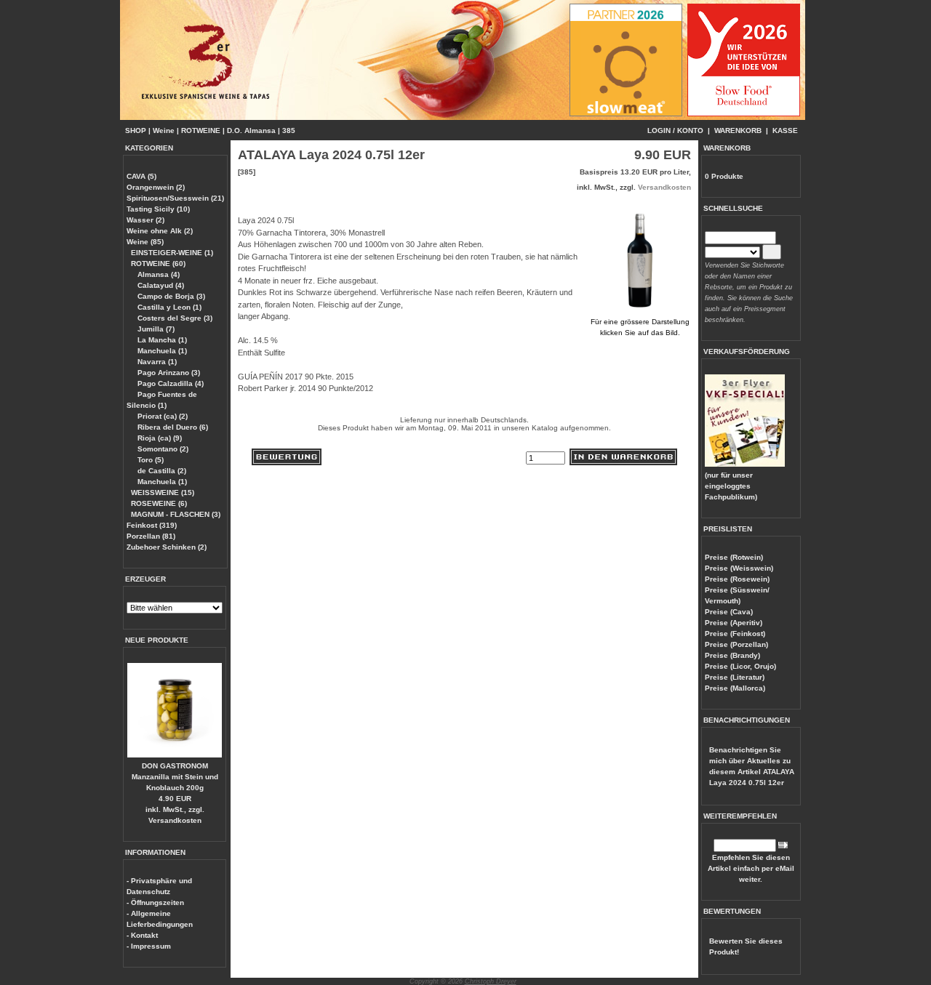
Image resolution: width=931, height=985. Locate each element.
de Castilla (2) (160, 471)
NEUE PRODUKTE (156, 640)
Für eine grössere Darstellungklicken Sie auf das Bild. (640, 327)
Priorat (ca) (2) (161, 416)
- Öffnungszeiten (155, 902)
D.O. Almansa (251, 130)
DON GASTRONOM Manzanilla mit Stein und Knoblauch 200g (175, 777)
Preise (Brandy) (732, 655)
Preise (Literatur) (734, 677)
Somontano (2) (161, 449)
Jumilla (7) (155, 329)
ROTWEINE (200, 130)
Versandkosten (174, 820)
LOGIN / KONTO (675, 130)
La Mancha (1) (161, 340)
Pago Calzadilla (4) (169, 383)
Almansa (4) (157, 274)
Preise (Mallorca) (735, 688)
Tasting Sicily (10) (158, 209)
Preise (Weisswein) (739, 568)
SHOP (135, 130)
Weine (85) (145, 242)
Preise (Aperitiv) (733, 623)
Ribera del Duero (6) (171, 427)
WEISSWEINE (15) (162, 492)
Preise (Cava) (729, 612)
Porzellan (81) (151, 536)
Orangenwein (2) (156, 187)
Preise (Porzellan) (736, 644)
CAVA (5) (141, 176)
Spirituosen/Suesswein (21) (175, 198)
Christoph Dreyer (490, 981)
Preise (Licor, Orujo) (740, 666)
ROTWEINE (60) (158, 264)
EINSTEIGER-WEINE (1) (172, 253)
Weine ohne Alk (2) (160, 231)
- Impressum (149, 946)
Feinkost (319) (152, 525)
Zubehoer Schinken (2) (167, 547)
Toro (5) (149, 460)
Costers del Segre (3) (173, 318)
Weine (164, 130)
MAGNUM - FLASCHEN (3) (175, 514)
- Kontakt (142, 935)
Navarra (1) (156, 362)
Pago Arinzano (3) (167, 373)
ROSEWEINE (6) (159, 503)
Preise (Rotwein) (734, 557)
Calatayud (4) (159, 285)
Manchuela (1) (161, 351)
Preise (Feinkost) (735, 634)
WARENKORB (738, 130)
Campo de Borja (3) (170, 296)
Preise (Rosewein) (737, 579)
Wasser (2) (145, 220)
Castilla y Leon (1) (168, 307)
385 (288, 130)
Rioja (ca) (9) (158, 438)
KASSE (785, 130)
